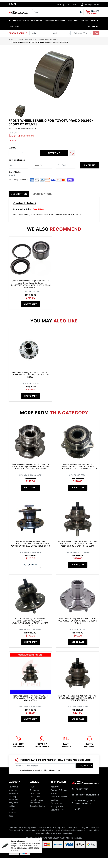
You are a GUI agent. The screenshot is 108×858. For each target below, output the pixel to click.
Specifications (42, 194)
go (96, 33)
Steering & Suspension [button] (55, 20)
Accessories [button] (93, 26)
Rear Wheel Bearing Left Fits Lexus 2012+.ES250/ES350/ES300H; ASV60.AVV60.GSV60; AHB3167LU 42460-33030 (30, 621)
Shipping (54, 793)
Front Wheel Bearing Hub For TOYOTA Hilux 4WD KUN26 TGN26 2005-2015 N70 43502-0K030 (77, 620)
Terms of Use (56, 803)
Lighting (12, 806)
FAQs (59, 5)
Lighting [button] (84, 20)
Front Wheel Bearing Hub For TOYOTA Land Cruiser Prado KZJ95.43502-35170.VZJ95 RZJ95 (30, 374)
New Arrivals (15, 20)
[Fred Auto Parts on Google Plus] (15, 4)
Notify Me (54, 153)
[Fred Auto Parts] (18, 12)
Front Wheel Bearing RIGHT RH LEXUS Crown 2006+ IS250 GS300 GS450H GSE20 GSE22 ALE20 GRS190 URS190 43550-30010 (77, 543)
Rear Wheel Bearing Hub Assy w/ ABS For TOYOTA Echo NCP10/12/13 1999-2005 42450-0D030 (30, 698)
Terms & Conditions (41, 770)
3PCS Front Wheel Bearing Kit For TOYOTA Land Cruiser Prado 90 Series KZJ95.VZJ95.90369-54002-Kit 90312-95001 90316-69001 (30, 284)
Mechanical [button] (36, 20)
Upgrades (13, 790)
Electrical (12, 812)
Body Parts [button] (73, 20)
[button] (72, 153)
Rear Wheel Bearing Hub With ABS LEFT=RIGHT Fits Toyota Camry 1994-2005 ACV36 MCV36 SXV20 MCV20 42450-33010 (30, 543)
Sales (11, 816)
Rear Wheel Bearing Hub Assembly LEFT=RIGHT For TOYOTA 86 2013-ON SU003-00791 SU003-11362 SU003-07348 (78, 466)
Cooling (12, 809)
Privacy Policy (55, 770)
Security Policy (57, 810)
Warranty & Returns (59, 790)
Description (19, 194)
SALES (26, 20)
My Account (35, 793)
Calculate (89, 165)
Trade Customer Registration (36, 801)
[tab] (19, 194)
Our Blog (54, 800)
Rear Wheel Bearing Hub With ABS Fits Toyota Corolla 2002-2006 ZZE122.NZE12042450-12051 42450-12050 (77, 698)
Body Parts (13, 803)
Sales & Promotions (59, 796)
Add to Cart (30, 304)
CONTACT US (71, 5)
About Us (55, 787)
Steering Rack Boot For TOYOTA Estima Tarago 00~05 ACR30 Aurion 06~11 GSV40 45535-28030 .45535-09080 (25, 845)
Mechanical (13, 793)
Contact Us (34, 790)
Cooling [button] (94, 20)
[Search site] (81, 12)
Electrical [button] (14, 26)
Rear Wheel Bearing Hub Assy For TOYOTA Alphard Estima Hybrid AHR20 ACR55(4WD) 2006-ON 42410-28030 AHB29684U (30, 466)
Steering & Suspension (13, 797)
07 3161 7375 (82, 789)
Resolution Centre (37, 806)
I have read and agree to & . (38, 770)
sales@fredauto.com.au (87, 795)
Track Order (35, 796)
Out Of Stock (30, 565)
